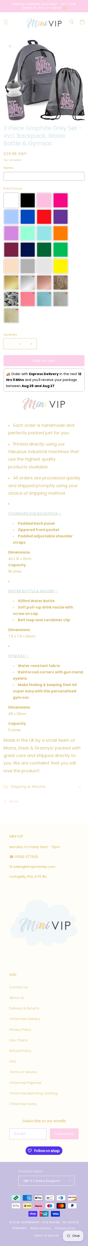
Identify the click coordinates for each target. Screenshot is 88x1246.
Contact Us (18, 987)
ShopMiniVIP (30, 1222)
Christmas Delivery (24, 1019)
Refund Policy (20, 1050)
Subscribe (64, 1133)
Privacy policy (65, 1228)
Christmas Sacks (23, 1104)
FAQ (12, 1061)
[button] (6, 22)
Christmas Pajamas (25, 1082)
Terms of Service (23, 1072)
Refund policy (41, 1228)
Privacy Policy (20, 1029)
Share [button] (13, 801)
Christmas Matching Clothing (33, 1093)
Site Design (51, 1222)
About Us (16, 997)
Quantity (10, 334)
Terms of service (46, 1235)
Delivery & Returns (24, 1008)
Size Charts (18, 1040)
